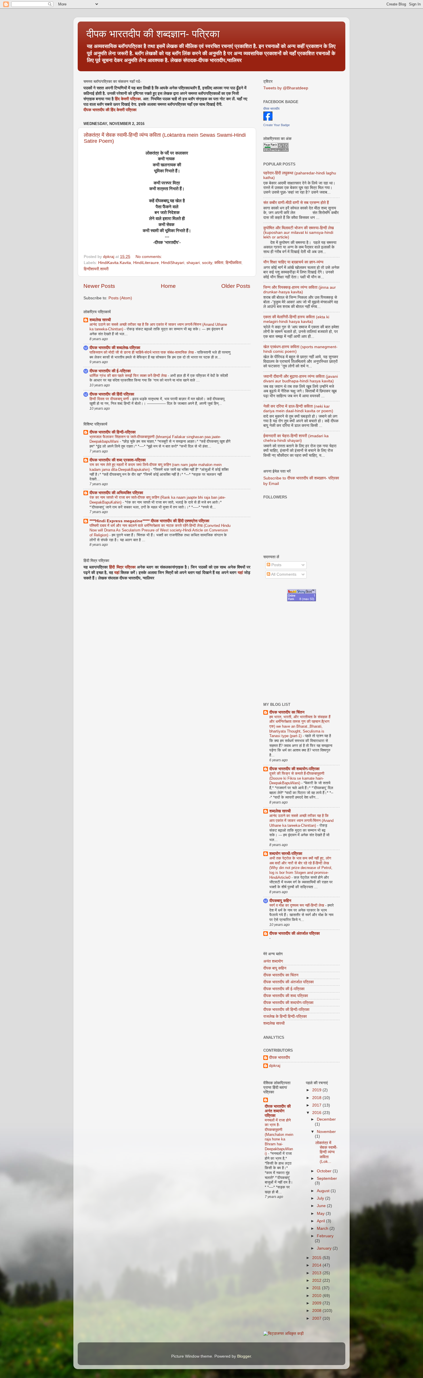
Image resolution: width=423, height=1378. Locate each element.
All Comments (283, 574)
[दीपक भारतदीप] (268, 119)
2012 (317, 1280)
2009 (317, 1303)
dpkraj (274, 1065)
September (327, 1178)
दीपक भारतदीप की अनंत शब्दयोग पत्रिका (278, 1111)
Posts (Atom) (120, 298)
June (322, 1206)
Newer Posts (99, 286)
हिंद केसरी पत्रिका (128, 99)
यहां (116, 573)
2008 (317, 1310)
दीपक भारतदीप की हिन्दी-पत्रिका (112, 432)
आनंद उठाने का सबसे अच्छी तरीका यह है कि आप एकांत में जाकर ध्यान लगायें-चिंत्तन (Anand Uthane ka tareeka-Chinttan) (301, 820)
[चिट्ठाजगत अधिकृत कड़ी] (283, 1333)
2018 (317, 1098)
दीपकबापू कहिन (280, 901)
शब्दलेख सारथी (100, 320)
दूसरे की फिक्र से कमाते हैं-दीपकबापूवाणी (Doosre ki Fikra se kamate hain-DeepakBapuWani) (296, 778)
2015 (317, 1258)
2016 (317, 1113)
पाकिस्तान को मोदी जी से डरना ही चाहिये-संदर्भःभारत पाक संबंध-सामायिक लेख (142, 352)
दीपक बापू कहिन (274, 968)
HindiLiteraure (146, 263)
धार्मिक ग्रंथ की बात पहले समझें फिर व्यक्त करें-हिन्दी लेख (128, 375)
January (325, 1248)
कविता (218, 263)
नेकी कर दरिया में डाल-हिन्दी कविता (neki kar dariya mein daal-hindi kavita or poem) (298, 408)
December (326, 1119)
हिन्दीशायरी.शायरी (96, 269)
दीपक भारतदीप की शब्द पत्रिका (285, 996)
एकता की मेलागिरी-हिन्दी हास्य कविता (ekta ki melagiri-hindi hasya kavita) (296, 319)
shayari (193, 263)
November (326, 1132)
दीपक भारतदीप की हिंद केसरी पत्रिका (109, 110)
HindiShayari (172, 263)
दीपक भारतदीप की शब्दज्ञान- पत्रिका (153, 34)
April (321, 1221)
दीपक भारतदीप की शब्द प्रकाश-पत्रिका (117, 460)
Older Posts (235, 286)
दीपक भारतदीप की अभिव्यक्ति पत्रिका (116, 493)
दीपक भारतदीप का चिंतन (286, 712)
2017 (317, 1105)
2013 (317, 1273)
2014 (317, 1265)
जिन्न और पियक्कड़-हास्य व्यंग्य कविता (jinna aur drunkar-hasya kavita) (299, 289)
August (324, 1191)
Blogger (244, 1356)
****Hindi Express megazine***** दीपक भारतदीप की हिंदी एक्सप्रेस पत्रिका (149, 521)
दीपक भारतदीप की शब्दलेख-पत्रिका (114, 348)
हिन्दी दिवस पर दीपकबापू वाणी (109, 399)
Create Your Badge (276, 125)
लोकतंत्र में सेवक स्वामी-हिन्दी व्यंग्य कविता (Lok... (326, 1152)
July (321, 1198)
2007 (317, 1318)
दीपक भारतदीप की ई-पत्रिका (110, 371)
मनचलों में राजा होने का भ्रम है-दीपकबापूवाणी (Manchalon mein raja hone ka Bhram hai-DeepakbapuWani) (279, 1137)
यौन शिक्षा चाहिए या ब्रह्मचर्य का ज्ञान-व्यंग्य (293, 262)
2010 (317, 1296)
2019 (317, 1090)
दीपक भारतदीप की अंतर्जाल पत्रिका (294, 933)
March (323, 1228)
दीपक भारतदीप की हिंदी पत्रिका (111, 394)
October (325, 1171)
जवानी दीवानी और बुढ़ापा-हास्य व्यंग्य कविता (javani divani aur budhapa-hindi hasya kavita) (300, 378)
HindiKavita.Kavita (114, 263)
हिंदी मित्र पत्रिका (122, 567)
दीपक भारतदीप (271, 108)
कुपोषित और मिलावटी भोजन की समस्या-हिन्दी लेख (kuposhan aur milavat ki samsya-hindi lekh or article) (298, 232)
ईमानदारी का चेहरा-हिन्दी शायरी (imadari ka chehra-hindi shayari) (296, 438)
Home (168, 286)
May (321, 1213)
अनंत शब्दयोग (273, 961)
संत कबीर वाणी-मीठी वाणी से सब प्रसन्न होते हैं (296, 203)
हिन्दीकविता (233, 263)
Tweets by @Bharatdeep (285, 88)
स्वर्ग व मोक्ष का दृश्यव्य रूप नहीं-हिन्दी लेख (297, 905)
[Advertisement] (343, 652)
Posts (275, 565)
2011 (317, 1288)
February (325, 1236)
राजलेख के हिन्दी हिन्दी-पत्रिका (285, 1016)
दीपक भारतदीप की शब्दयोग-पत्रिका (294, 769)
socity (207, 263)
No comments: (149, 257)
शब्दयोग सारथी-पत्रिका (285, 853)
